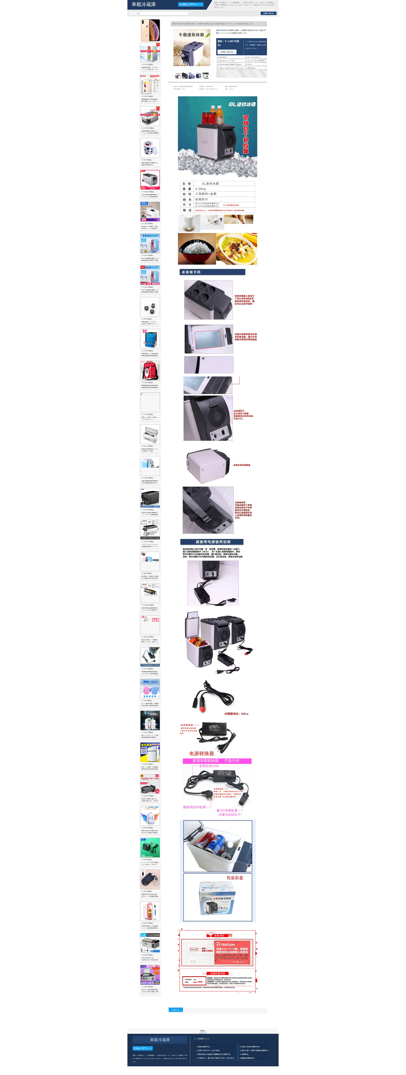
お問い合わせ (268, 13)
